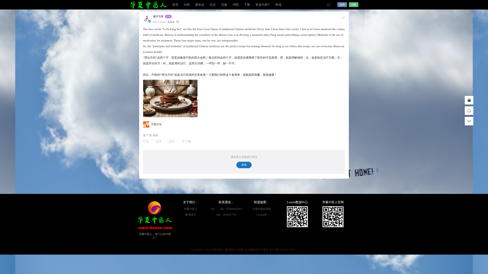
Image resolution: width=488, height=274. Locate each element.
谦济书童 (158, 16)
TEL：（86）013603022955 (226, 209)
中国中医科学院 (261, 209)
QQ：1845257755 (226, 214)
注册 (353, 4)
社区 (213, 4)
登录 (342, 4)
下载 (247, 4)
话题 (224, 4)
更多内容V (262, 4)
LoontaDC (261, 214)
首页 (175, 4)
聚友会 (199, 4)
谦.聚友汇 (190, 214)
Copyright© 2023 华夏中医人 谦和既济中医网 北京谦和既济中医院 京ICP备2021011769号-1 (244, 249)
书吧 (236, 4)
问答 (187, 4)
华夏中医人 (149, 5)
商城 (278, 4)
